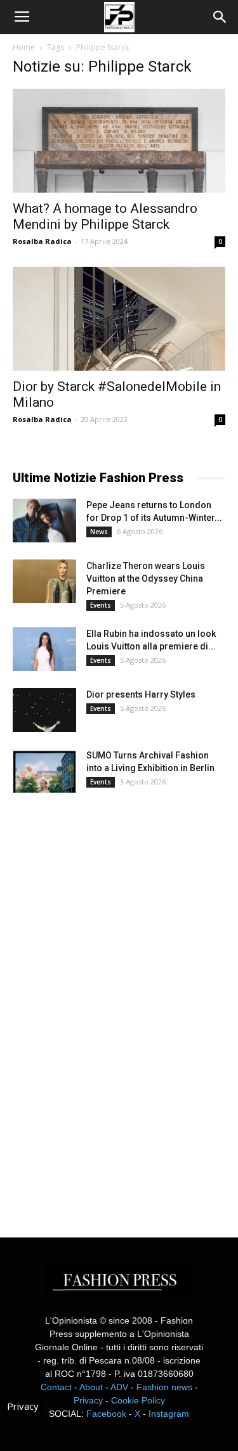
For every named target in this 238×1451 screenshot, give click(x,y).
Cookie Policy (138, 1400)
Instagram (169, 1414)
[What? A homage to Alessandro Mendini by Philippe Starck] (119, 141)
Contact (56, 1387)
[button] (220, 17)
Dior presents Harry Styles (140, 694)
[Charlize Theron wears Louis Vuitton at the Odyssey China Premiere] (44, 581)
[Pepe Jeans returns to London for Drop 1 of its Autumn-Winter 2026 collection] (44, 520)
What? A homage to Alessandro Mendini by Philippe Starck (105, 216)
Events (100, 605)
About (91, 1387)
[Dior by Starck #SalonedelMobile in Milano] (119, 319)
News (99, 531)
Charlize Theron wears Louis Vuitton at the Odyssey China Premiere (145, 578)
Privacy (88, 1400)
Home (24, 47)
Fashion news (164, 1387)
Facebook (106, 1414)
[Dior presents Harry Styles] (44, 710)
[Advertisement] (108, 1004)
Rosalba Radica (42, 241)
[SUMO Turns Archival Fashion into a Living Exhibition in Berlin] (44, 771)
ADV (119, 1387)
